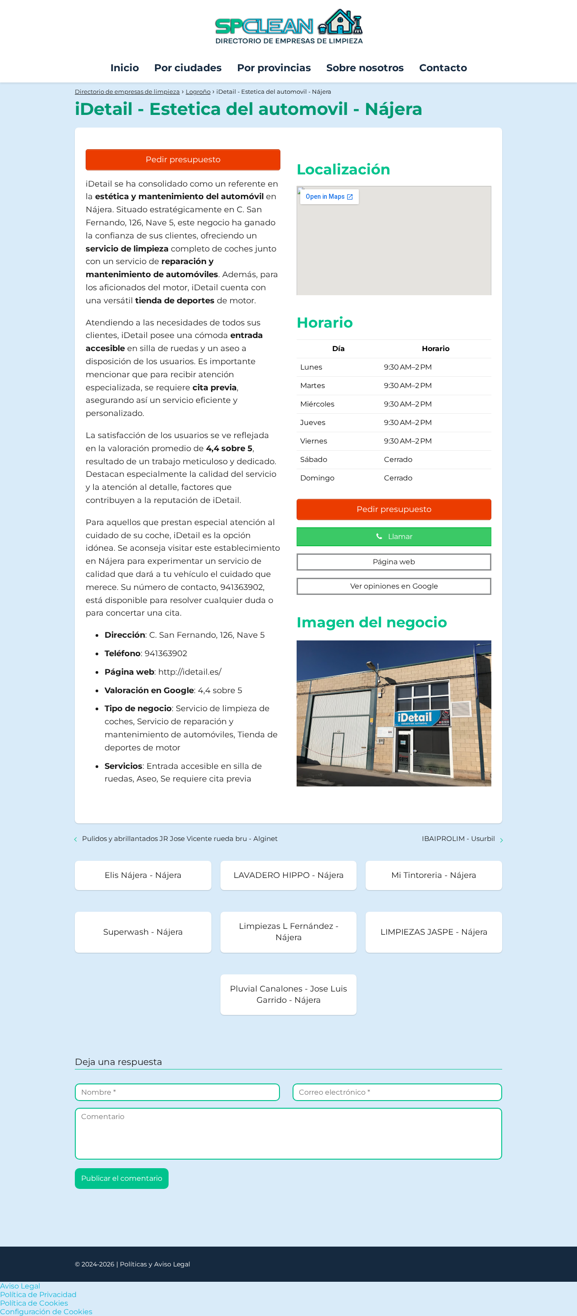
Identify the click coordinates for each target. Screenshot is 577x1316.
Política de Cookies (34, 1303)
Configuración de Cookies (46, 1311)
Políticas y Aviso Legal (155, 1264)
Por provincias (274, 68)
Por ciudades (188, 68)
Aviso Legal (20, 1286)
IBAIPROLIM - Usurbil (458, 838)
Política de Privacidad (38, 1294)
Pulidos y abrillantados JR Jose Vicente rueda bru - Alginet (180, 838)
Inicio (124, 68)
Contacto (443, 68)
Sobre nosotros (365, 68)
